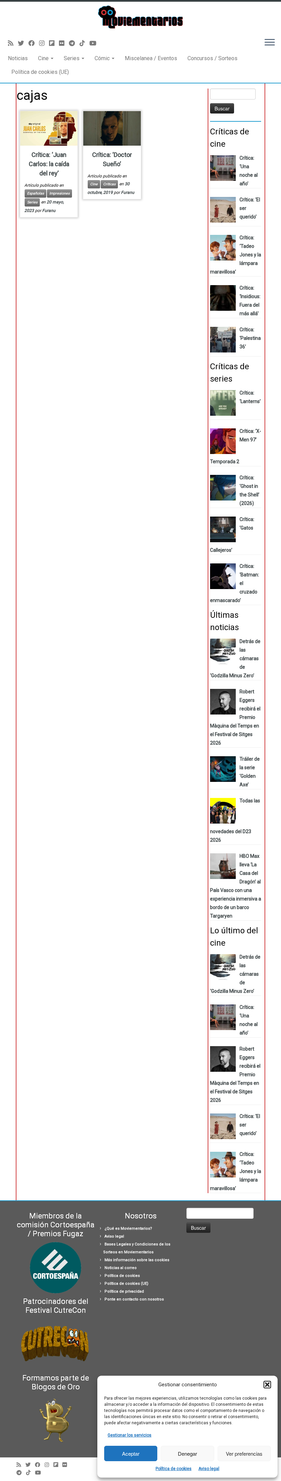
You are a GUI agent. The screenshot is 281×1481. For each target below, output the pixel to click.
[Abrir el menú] (270, 43)
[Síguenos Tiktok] (84, 43)
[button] (267, 1384)
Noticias (18, 58)
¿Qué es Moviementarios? (128, 1228)
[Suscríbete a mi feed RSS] (13, 43)
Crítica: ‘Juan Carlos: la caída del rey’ (49, 164)
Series (72, 58)
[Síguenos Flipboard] (54, 43)
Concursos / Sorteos (212, 58)
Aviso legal (208, 1468)
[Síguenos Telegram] (74, 43)
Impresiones (59, 193)
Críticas (109, 184)
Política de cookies (174, 1468)
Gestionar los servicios (129, 1435)
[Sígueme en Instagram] (44, 43)
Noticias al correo (121, 1268)
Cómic (103, 58)
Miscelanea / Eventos (151, 58)
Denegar (187, 1453)
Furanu (49, 210)
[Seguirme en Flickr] (64, 43)
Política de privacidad (124, 1291)
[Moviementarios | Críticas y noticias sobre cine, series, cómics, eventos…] (140, 17)
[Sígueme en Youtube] (95, 43)
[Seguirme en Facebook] (33, 43)
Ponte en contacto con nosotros (134, 1299)
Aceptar (130, 1453)
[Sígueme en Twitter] (23, 43)
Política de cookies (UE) (40, 72)
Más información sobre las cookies (137, 1260)
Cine (44, 58)
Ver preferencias (244, 1453)
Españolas (35, 193)
